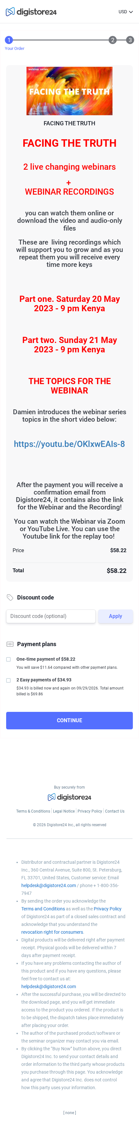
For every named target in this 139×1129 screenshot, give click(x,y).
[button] (131, 11)
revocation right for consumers (52, 932)
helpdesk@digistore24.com (48, 885)
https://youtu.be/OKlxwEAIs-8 (69, 444)
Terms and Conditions (43, 908)
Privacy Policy (108, 908)
